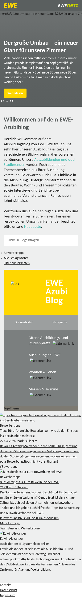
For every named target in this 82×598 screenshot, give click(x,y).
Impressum (7, 595)
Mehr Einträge (10, 523)
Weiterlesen (15, 93)
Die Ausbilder (24, 322)
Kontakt (5, 585)
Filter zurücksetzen (17, 263)
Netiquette (32, 227)
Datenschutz (8, 590)
